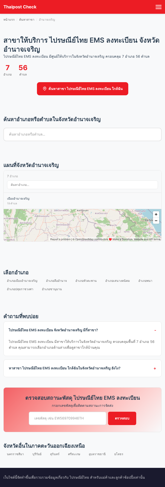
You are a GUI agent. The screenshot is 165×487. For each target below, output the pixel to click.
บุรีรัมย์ (36, 454)
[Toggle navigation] (159, 6)
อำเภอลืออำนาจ (56, 280)
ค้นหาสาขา (26, 19)
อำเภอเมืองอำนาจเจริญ (22, 280)
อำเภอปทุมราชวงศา (20, 289)
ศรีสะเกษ (74, 454)
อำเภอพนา (145, 280)
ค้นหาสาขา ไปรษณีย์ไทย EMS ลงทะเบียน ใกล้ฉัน (86, 88)
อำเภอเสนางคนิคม (117, 280)
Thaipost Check (20, 6)
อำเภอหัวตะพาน (86, 280)
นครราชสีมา (15, 454)
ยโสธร (118, 454)
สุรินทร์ (55, 454)
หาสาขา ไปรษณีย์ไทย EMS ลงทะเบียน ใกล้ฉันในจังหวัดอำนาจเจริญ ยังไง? (65, 368)
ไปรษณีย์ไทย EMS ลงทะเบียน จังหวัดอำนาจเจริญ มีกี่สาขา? (53, 330)
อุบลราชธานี (97, 454)
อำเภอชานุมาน (52, 289)
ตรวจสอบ (122, 418)
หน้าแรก (9, 19)
